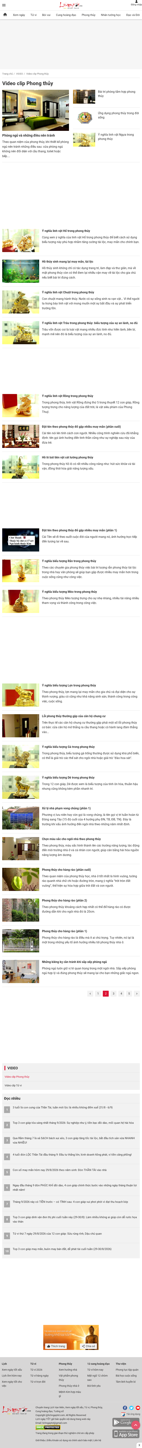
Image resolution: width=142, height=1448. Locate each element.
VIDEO (19, 73)
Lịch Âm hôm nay (12, 1375)
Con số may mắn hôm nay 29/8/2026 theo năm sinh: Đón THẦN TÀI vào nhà (59, 1170)
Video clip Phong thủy (17, 1076)
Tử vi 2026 (36, 1369)
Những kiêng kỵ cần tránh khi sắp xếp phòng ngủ (74, 962)
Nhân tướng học (111, 15)
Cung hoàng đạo (66, 15)
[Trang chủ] (5, 15)
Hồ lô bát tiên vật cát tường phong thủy (67, 457)
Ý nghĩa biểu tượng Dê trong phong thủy (68, 777)
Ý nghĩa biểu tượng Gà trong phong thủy (68, 747)
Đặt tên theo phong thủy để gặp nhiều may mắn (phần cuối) (81, 426)
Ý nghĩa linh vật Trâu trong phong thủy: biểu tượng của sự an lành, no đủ (90, 323)
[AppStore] (125, 1437)
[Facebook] (124, 1409)
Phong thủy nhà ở (69, 1385)
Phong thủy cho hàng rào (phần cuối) (66, 870)
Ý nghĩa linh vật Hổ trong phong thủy (66, 231)
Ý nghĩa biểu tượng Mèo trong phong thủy (69, 592)
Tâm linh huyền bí (126, 1381)
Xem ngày (19, 15)
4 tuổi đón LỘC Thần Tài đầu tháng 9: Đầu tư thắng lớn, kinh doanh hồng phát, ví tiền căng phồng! (72, 1154)
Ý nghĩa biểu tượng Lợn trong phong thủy (69, 685)
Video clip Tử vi (13, 1085)
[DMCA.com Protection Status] (48, 1429)
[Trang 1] (90, 994)
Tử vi (34, 15)
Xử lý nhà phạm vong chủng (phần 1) (66, 808)
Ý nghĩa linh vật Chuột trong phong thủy (68, 292)
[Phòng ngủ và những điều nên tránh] (35, 110)
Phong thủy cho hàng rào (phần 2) (64, 900)
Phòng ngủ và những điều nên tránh (28, 135)
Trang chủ (7, 73)
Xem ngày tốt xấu (12, 1369)
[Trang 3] (137, 994)
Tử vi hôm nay (95, 1369)
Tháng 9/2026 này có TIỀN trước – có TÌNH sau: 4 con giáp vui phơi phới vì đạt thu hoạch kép (70, 1202)
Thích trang (57, 1346)
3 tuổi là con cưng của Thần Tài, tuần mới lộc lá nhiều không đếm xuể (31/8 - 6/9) (63, 1107)
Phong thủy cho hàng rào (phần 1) (64, 931)
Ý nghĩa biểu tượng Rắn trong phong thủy (69, 561)
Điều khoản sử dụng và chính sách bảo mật (69, 1440)
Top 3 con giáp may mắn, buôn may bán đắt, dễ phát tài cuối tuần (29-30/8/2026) (62, 1249)
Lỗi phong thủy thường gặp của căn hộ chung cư (74, 716)
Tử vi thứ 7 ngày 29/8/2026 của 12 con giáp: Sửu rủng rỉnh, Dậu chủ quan (57, 1233)
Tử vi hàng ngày (39, 1375)
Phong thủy (88, 15)
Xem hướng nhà (68, 1369)
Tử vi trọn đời (37, 1381)
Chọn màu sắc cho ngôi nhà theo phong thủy (71, 839)
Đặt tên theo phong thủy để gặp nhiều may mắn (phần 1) (79, 530)
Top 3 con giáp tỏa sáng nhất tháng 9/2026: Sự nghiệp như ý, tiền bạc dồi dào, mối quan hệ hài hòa (73, 1122)
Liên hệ (97, 1440)
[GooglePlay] (125, 1426)
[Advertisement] (71, 197)
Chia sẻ (90, 1346)
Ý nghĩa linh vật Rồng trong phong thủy (67, 396)
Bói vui (46, 15)
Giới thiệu (40, 1440)
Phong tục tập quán (127, 1369)
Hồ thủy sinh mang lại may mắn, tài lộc (67, 261)
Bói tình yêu (94, 1385)
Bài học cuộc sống (126, 1375)
